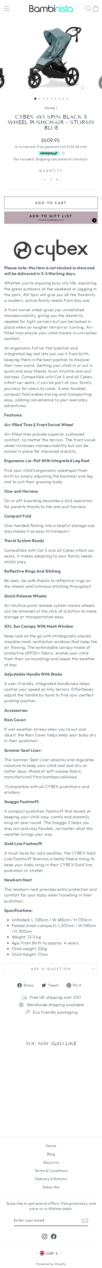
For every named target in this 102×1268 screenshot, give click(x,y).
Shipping (43, 159)
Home (50, 107)
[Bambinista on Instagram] (44, 1236)
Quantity (51, 170)
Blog (51, 1154)
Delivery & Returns (51, 1178)
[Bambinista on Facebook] (53, 1236)
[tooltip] (94, 220)
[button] (51, 217)
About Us (51, 1162)
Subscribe (51, 1187)
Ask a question (51, 969)
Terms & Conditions (51, 1170)
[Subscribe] (85, 1220)
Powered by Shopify (51, 1264)
